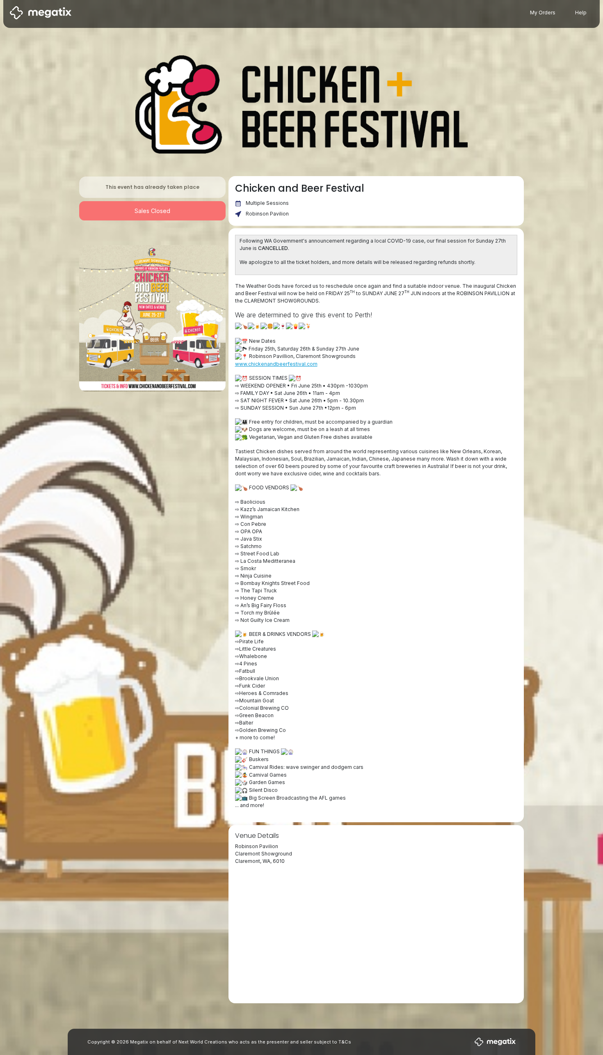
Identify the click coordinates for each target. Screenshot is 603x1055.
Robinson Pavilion (267, 214)
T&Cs (344, 1042)
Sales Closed (152, 210)
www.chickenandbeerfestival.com (276, 364)
